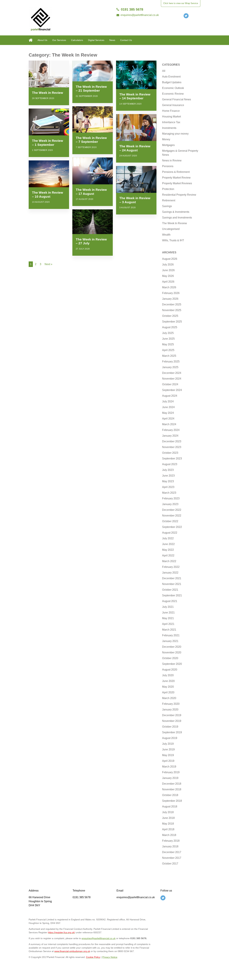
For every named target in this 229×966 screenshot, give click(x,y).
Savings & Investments (175, 211)
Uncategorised (171, 229)
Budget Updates (171, 82)
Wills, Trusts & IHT (173, 240)
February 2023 (171, 498)
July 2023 (168, 469)
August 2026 (169, 258)
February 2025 (171, 361)
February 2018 (171, 840)
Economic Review (173, 93)
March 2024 (169, 424)
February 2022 (171, 566)
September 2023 (172, 458)
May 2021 (168, 618)
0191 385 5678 (132, 9)
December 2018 (171, 783)
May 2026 (168, 276)
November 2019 (171, 721)
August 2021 (169, 601)
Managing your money (175, 133)
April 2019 (168, 760)
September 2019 (172, 732)
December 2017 (171, 852)
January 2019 (170, 778)
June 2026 (168, 270)
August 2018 (169, 806)
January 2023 (170, 504)
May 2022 (168, 549)
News (112, 40)
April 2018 (168, 829)
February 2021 (171, 635)
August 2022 (169, 532)
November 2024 (171, 378)
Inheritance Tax (171, 122)
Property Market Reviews (177, 183)
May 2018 (168, 823)
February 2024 (171, 430)
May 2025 (168, 344)
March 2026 (169, 287)
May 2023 (168, 481)
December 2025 (171, 304)
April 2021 (168, 624)
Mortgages (168, 145)
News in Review (172, 160)
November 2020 (171, 652)
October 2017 (170, 863)
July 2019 (168, 743)
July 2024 (168, 401)
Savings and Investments (177, 217)
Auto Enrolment (171, 76)
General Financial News (176, 99)
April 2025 (168, 350)
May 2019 (168, 755)
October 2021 (170, 589)
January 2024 (170, 435)
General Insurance (173, 105)
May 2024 (168, 412)
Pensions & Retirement (176, 171)
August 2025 (169, 327)
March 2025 (169, 355)
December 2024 (171, 372)
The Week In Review (174, 223)
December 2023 (171, 441)
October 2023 (170, 452)
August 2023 (169, 464)
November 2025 (171, 310)
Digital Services (96, 40)
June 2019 (168, 749)
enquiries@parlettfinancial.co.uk (140, 15)
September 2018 (172, 800)
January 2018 (170, 846)
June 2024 (168, 407)
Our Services (59, 40)
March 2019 (169, 766)
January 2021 (170, 641)
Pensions (167, 166)
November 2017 (171, 857)
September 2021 (172, 595)
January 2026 (170, 298)
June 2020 (168, 681)
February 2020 (171, 703)
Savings (167, 206)
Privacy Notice (109, 957)
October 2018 (170, 795)
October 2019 (170, 726)
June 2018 (168, 817)
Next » (48, 264)
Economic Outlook (173, 88)
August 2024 (169, 395)
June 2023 (168, 475)
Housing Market (171, 116)
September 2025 (172, 321)
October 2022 (170, 521)
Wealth (166, 234)
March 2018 (169, 835)
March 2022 (169, 561)
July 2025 (168, 333)
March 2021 (169, 629)
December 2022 (171, 509)
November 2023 (171, 447)
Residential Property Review (179, 194)
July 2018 (168, 812)
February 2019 (171, 772)
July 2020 (168, 675)
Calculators (77, 40)
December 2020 (171, 646)
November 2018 (171, 789)
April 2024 (168, 418)
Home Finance (171, 110)
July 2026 (168, 264)
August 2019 (169, 738)
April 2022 (168, 555)
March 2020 (169, 698)
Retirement (168, 200)
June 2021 (168, 612)
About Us (42, 40)
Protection (168, 189)
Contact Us (126, 40)
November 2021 (171, 584)
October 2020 (170, 658)
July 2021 (168, 606)
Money (166, 139)
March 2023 (169, 492)
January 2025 (170, 367)
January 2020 (170, 709)
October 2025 (170, 315)
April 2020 (168, 692)
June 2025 (168, 338)
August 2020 (169, 669)
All (163, 70)
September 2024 (172, 390)
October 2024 (170, 384)
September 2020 (172, 663)
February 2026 (171, 293)
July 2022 (168, 538)
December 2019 (171, 715)
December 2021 (171, 578)
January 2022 (170, 572)
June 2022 (168, 544)
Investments (169, 128)
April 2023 (168, 487)
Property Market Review (176, 177)
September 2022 (172, 527)
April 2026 (168, 281)
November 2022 (171, 515)
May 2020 (168, 686)
